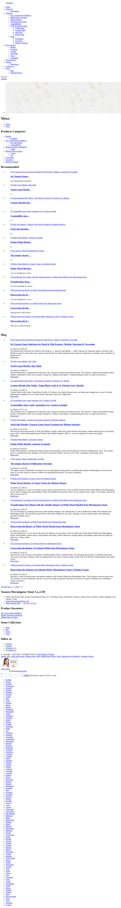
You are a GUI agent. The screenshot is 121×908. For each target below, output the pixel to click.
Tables (12, 149)
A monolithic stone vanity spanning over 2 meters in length (38, 405)
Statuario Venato (87, 656)
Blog (12, 71)
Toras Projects (11, 60)
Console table (20, 30)
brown (8, 632)
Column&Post (15, 24)
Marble (13, 47)
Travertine (14, 54)
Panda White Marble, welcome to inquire (30, 444)
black (8, 627)
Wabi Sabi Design (18, 656)
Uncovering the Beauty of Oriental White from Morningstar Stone (42, 548)
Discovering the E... (19, 321)
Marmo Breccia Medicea (71, 656)
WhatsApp (23, 671)
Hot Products (42, 654)
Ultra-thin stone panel (18, 22)
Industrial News (16, 73)
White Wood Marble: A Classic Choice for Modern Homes (38, 483)
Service (8, 62)
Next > (10, 587)
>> (14, 587)
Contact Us (10, 66)
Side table (18, 32)
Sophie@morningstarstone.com (17, 601)
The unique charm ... (20, 255)
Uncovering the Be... (20, 308)
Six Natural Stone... (19, 176)
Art (11, 156)
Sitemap (51, 654)
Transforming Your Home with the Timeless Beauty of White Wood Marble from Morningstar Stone (58, 505)
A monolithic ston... (19, 216)
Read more (14, 357)
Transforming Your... (20, 281)
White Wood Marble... (21, 268)
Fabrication (14, 11)
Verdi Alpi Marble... (20, 229)
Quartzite (13, 49)
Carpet (12, 153)
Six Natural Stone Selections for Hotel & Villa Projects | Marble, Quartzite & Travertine (52, 344)
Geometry (19, 41)
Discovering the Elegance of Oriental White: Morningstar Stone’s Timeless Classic (49, 570)
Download (14, 64)
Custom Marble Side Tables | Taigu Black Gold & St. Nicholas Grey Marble (47, 385)
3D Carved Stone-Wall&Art (20, 15)
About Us (9, 9)
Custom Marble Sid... (20, 203)
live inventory (11, 45)
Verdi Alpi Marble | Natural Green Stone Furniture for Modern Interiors (45, 424)
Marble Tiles (5, 656)
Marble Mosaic (16, 20)
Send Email (5, 669)
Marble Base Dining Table (51, 656)
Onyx (12, 56)
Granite (13, 52)
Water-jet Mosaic (21, 43)
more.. (8, 634)
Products (9, 13)
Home (8, 7)
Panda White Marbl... (21, 242)
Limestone (14, 58)
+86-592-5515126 (29, 603)
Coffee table (19, 28)
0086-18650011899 (13, 603)
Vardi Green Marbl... (20, 189)
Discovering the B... (19, 295)
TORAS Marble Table (18, 26)
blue (7, 630)
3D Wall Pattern (16, 143)
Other (12, 37)
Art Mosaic (19, 39)
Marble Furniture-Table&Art (16, 147)
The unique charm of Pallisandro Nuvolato (31, 463)
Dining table (19, 35)
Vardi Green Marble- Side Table (25, 366)
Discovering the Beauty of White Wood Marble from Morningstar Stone (45, 526)
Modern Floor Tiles (33, 656)
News (8, 69)
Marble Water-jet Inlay (18, 18)
